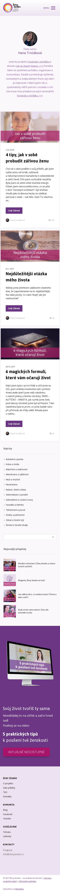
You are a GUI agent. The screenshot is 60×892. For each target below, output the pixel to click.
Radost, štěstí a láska (16, 489)
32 (53, 433)
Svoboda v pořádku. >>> (30, 95)
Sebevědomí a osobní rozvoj (19, 499)
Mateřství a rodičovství (16, 469)
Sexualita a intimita (15, 504)
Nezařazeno (11, 484)
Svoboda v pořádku (39, 61)
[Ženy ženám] (12, 8)
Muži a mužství (13, 479)
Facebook (7, 814)
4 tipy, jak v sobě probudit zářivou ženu (27, 157)
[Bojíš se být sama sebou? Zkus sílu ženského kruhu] (9, 611)
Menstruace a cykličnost (17, 474)
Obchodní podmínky (27, 881)
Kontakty (7, 796)
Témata (6, 832)
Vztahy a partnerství (15, 514)
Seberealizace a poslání (17, 494)
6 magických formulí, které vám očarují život (28, 374)
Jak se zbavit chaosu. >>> (30, 66)
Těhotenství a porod (15, 509)
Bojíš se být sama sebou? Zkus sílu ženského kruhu (33, 611)
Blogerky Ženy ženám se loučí (31, 580)
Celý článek (14, 210)
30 (53, 318)
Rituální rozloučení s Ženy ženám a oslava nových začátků (36, 565)
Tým (5, 792)
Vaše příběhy (9, 787)
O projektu (8, 783)
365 (52, 220)
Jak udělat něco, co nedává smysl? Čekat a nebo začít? (37, 595)
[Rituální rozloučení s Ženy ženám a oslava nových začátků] (9, 565)
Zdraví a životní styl (15, 520)
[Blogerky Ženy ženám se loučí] (9, 580)
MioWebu (19, 889)
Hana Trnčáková (17, 220)
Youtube (7, 818)
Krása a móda (12, 464)
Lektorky (7, 836)
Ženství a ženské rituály (17, 525)
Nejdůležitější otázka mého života (26, 276)
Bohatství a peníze (14, 459)
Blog (5, 809)
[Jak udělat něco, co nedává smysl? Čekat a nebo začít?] (9, 596)
